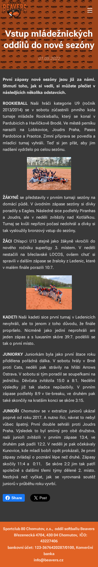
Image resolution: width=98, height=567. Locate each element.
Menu (89, 10)
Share (16, 498)
